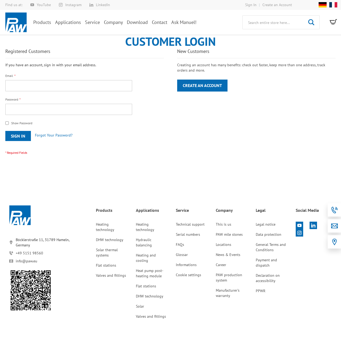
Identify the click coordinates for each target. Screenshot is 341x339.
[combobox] (281, 22)
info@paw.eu (26, 261)
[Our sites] (334, 242)
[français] (332, 4)
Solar (140, 306)
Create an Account (277, 4)
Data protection (268, 234)
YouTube (44, 4)
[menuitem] (42, 22)
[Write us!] (334, 226)
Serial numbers (188, 234)
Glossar (182, 254)
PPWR (260, 290)
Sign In (251, 4)
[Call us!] (334, 210)
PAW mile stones (229, 234)
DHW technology (109, 239)
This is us (223, 224)
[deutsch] (323, 4)
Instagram (73, 4)
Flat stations (106, 265)
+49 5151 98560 (29, 253)
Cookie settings (188, 274)
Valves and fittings (111, 275)
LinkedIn (103, 4)
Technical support (190, 224)
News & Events (228, 254)
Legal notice (265, 224)
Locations (223, 244)
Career (221, 264)
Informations (186, 264)
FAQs (180, 244)
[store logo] (16, 22)
